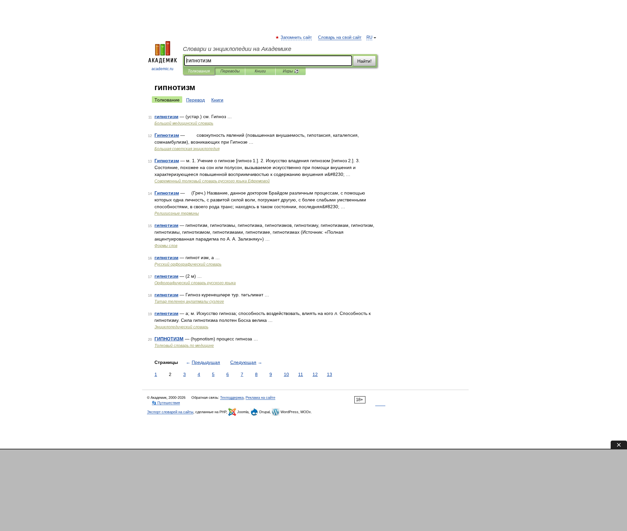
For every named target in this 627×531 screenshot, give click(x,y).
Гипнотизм (166, 135)
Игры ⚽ (291, 71)
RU (369, 37)
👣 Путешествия (166, 403)
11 (300, 374)
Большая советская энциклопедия (186, 149)
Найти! (364, 61)
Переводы (230, 71)
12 (315, 374)
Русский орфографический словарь (187, 264)
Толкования (199, 71)
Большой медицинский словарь (183, 123)
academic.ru (162, 69)
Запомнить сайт (296, 37)
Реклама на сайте (260, 397)
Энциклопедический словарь (181, 327)
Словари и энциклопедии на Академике (237, 49)
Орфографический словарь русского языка (195, 283)
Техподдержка (232, 397)
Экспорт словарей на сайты (170, 412)
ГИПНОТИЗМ (169, 338)
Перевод (195, 99)
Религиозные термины (176, 213)
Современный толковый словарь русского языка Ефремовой (212, 181)
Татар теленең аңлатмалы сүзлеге (189, 301)
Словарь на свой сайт (340, 37)
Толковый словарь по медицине (184, 345)
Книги (260, 71)
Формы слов (165, 245)
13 (329, 374)
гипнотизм (166, 116)
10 (286, 374)
